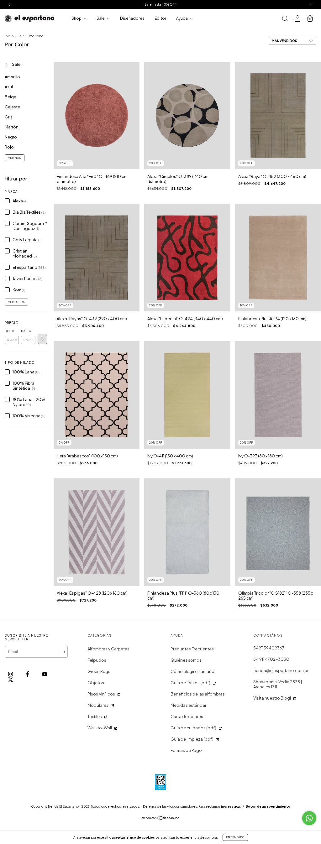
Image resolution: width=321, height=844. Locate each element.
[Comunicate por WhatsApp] (309, 818)
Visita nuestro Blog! (272, 698)
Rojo (9, 146)
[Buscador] (285, 19)
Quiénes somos (186, 660)
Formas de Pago (186, 750)
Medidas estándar (188, 705)
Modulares (97, 705)
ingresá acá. (231, 806)
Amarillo (12, 76)
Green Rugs (98, 671)
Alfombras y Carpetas (108, 648)
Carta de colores (187, 716)
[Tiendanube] (160, 818)
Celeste (12, 106)
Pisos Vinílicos (101, 693)
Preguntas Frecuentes (192, 648)
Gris (9, 116)
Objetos (95, 682)
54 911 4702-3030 (271, 659)
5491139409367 (268, 647)
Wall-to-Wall (99, 727)
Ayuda (182, 18)
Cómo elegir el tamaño (192, 671)
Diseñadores (132, 18)
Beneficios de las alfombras (198, 693)
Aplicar (42, 339)
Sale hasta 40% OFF (160, 4)
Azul (9, 86)
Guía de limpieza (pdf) (192, 739)
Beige (10, 96)
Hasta (26, 331)
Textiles (94, 716)
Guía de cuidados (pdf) (193, 727)
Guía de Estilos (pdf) (190, 682)
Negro (11, 136)
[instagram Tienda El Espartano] (11, 674)
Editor (160, 18)
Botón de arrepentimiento (268, 806)
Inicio (9, 36)
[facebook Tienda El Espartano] (28, 674)
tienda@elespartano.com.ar (280, 670)
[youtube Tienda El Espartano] (44, 674)
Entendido (235, 837)
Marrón (11, 126)
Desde (10, 331)
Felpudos (96, 660)
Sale (101, 18)
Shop (76, 18)
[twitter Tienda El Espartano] (10, 679)
